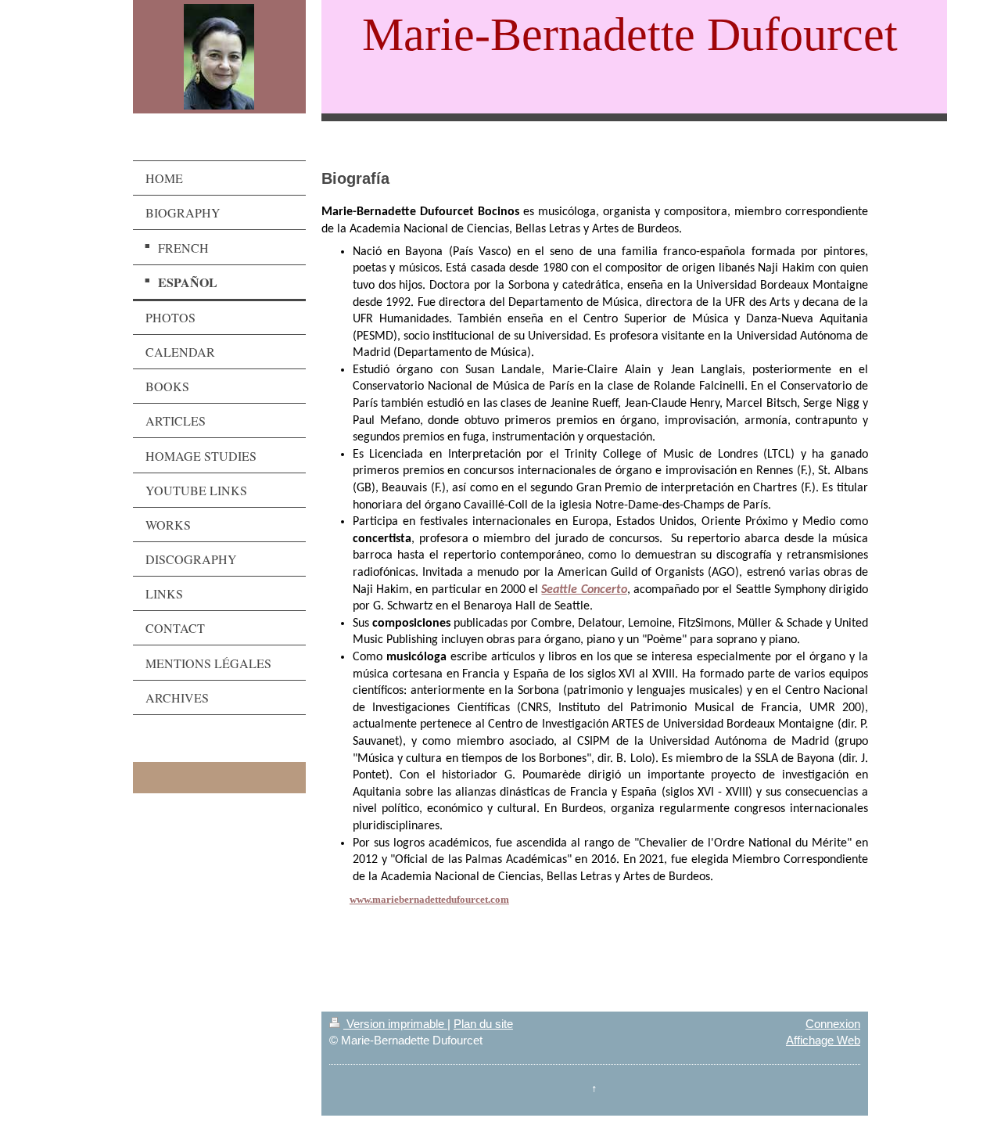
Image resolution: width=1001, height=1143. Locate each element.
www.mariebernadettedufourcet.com (429, 899)
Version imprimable (395, 1023)
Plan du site (483, 1023)
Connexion (832, 1023)
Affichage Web (823, 1040)
